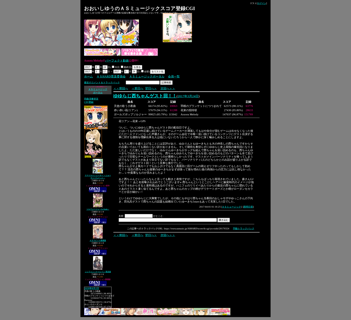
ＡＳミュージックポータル (146, 76)
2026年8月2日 (91, 288)
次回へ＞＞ (168, 88)
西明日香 (248, 206)
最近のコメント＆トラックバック (102, 82)
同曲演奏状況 (91, 98)
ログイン (261, 3)
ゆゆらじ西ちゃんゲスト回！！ (145, 95)
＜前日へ (137, 88)
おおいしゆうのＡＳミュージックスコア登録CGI (139, 8)
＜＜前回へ (120, 88)
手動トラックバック (243, 228)
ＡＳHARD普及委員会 (111, 76)
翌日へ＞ (151, 88)
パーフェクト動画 (117, 60)
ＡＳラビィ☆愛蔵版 (98, 240)
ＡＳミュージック (231, 206)
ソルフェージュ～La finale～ (97, 209)
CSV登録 (88, 102)
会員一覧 (174, 76)
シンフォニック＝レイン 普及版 (98, 272)
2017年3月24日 (188, 96)
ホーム (88, 76)
